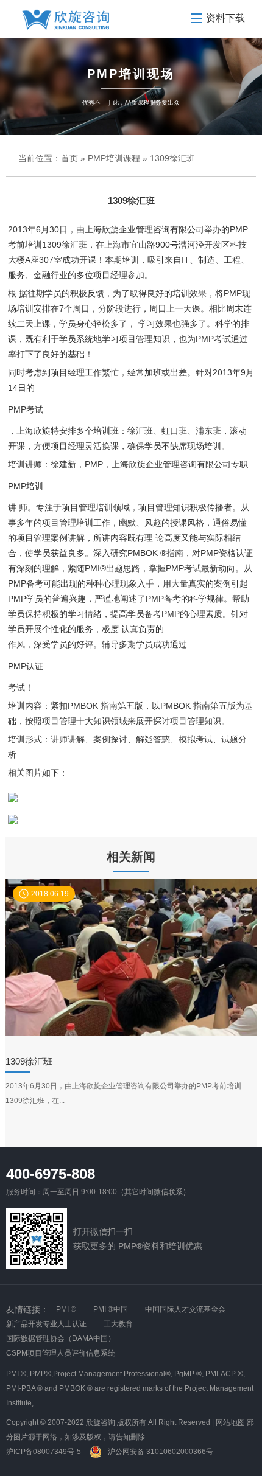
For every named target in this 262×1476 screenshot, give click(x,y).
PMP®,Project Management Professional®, (101, 1374)
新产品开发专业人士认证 (46, 1324)
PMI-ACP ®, (225, 1374)
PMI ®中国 (110, 1309)
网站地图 (230, 1422)
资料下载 (225, 18)
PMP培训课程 (114, 158)
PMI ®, (17, 1374)
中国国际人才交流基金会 (185, 1309)
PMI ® (66, 1309)
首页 (69, 158)
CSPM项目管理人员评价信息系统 (60, 1353)
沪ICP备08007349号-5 (43, 1451)
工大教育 (118, 1324)
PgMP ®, (189, 1374)
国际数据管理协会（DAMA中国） (60, 1338)
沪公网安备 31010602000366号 (159, 1451)
